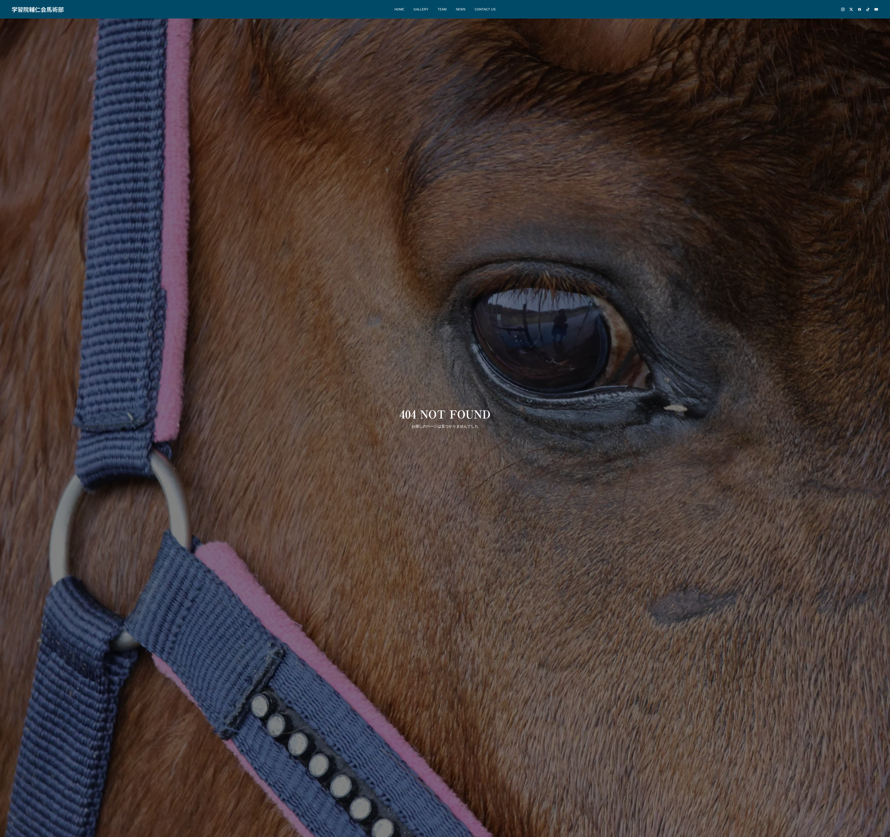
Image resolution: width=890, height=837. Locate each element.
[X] (851, 9)
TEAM (442, 9)
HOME (399, 9)
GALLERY (420, 9)
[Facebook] (859, 9)
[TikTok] (867, 9)
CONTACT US (485, 9)
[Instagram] (842, 9)
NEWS (460, 9)
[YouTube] (876, 9)
